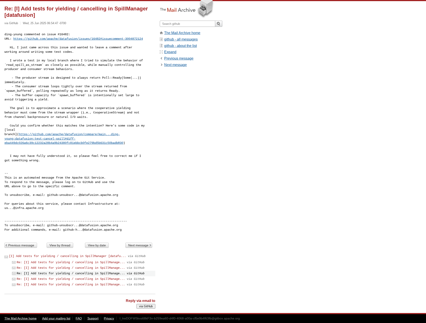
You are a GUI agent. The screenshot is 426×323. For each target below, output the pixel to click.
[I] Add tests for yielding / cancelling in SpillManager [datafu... (67, 256)
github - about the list (180, 46)
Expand (170, 52)
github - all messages (181, 39)
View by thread (59, 245)
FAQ (79, 318)
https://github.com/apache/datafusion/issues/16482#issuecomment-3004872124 (78, 39)
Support (93, 318)
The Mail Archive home (182, 33)
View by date (97, 245)
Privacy (109, 318)
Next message (138, 245)
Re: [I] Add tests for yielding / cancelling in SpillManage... (71, 262)
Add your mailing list (56, 318)
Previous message (21, 245)
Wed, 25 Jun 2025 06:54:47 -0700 (44, 23)
